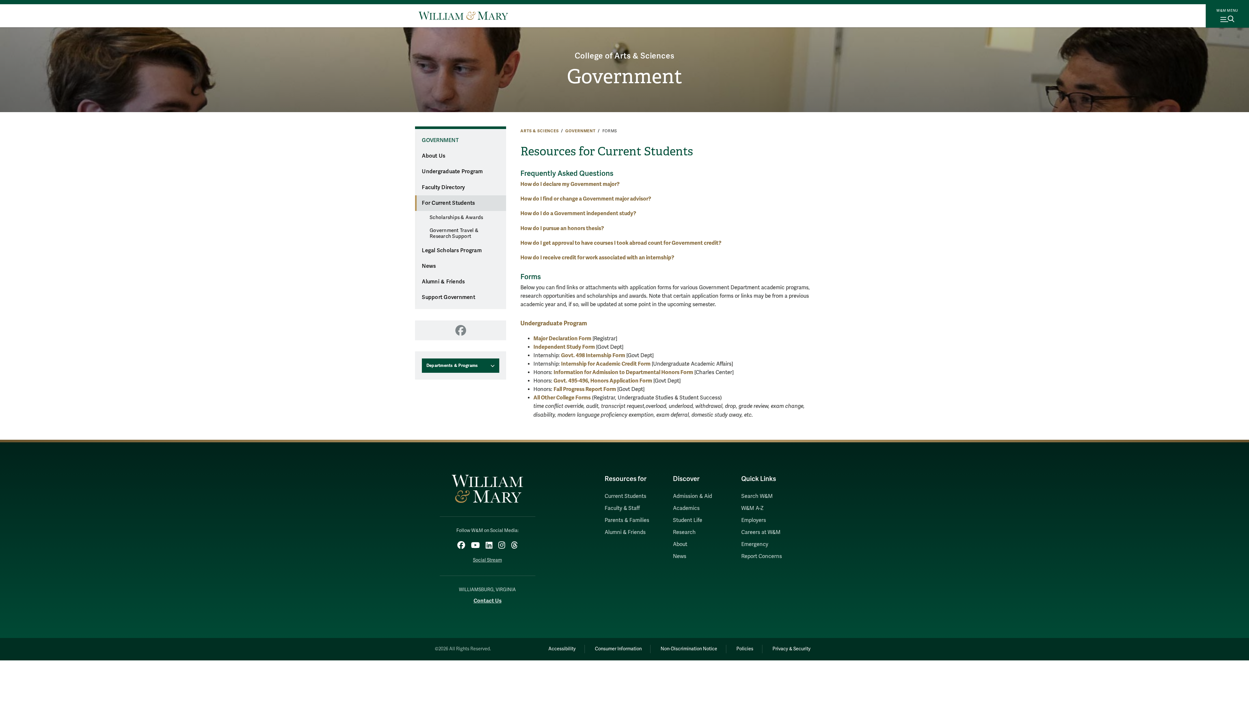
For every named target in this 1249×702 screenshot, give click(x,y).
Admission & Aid (692, 496)
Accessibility (562, 649)
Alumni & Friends (443, 282)
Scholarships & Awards (456, 217)
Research (684, 532)
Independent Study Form (564, 347)
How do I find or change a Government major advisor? (585, 198)
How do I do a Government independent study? (578, 213)
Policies (744, 649)
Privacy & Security (791, 649)
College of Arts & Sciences (625, 56)
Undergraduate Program (452, 171)
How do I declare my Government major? (570, 184)
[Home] (463, 16)
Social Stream (487, 560)
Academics (686, 508)
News (429, 266)
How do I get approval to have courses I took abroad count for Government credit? (620, 243)
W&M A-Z (752, 508)
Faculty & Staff (622, 508)
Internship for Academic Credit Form (606, 363)
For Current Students (448, 203)
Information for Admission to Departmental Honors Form (623, 372)
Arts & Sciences (539, 131)
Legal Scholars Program (452, 250)
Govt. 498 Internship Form (593, 355)
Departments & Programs (452, 365)
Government (624, 76)
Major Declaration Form (562, 338)
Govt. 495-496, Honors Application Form (603, 380)
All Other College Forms (562, 397)
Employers (753, 520)
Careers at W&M (761, 532)
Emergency (754, 544)
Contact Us (488, 600)
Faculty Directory (443, 187)
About (680, 544)
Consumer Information (618, 649)
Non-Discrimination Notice (689, 649)
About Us (433, 156)
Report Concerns (761, 556)
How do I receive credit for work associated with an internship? (597, 257)
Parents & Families (627, 520)
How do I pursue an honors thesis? (562, 228)
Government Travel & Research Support (454, 233)
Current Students (625, 496)
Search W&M (757, 496)
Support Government (448, 297)
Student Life (687, 520)
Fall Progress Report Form (585, 389)
